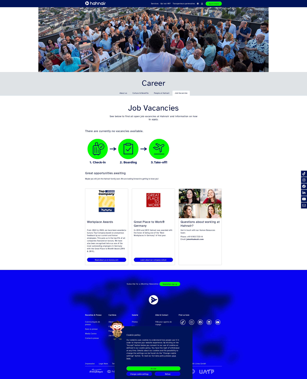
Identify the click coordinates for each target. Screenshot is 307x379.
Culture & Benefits (141, 93)
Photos (135, 322)
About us (123, 93)
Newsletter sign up (170, 284)
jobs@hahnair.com (195, 239)
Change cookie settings (139, 374)
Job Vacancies (181, 93)
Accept (153, 369)
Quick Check (214, 4)
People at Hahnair (162, 93)
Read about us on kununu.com (106, 260)
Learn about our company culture (153, 260)
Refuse (167, 374)
